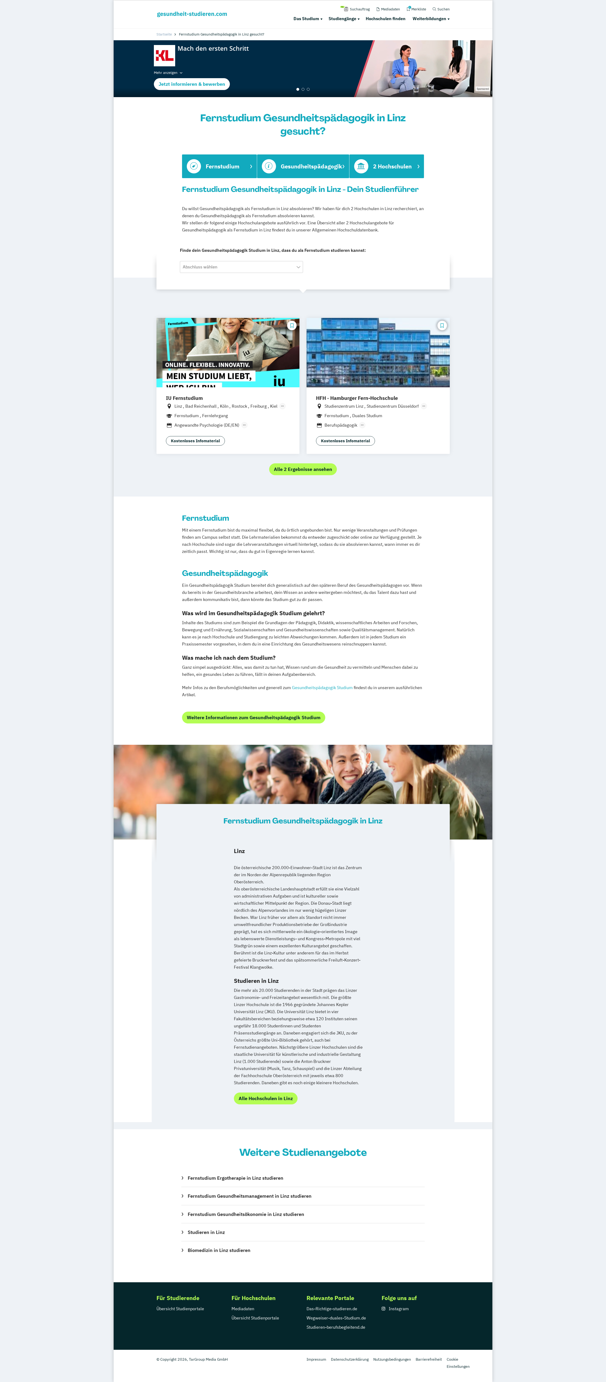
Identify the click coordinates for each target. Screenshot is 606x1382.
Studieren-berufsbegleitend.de (336, 1327)
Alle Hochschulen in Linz (266, 1098)
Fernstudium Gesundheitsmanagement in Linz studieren (249, 1196)
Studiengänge (342, 18)
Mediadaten (243, 1308)
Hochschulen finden (385, 18)
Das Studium (306, 18)
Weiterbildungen (429, 18)
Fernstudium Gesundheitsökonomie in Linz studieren (246, 1214)
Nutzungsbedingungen (392, 1359)
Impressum (316, 1359)
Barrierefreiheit (429, 1359)
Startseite (164, 34)
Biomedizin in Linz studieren (219, 1250)
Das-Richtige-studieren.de (332, 1308)
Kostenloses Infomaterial (195, 440)
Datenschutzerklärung (350, 1359)
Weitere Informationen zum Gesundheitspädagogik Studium (254, 717)
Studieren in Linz (206, 1232)
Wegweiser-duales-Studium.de (336, 1318)
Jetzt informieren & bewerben (192, 84)
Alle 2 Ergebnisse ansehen (303, 469)
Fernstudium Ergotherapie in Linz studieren (235, 1178)
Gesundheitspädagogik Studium (322, 687)
